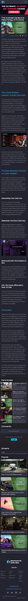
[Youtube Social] (12, 593)
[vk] (25, 36)
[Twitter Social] (8, 593)
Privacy (19, 598)
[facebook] (20, 36)
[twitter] (22, 36)
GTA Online (11, 39)
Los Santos (11, 82)
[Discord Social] (16, 593)
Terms (23, 598)
